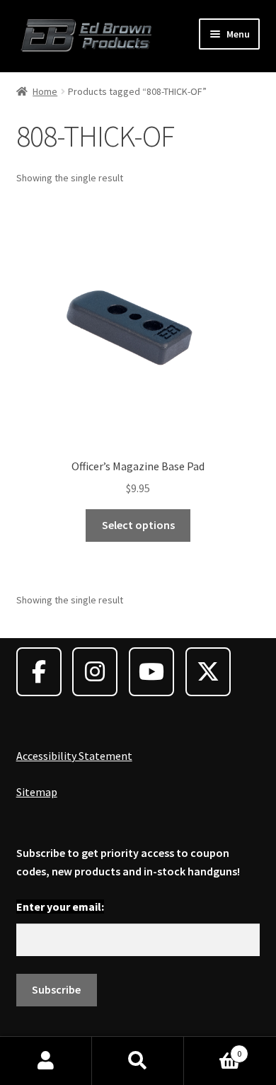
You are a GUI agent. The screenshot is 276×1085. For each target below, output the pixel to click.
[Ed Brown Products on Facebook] (39, 671)
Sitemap (36, 792)
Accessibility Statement (74, 756)
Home (45, 91)
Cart (212, 1048)
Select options (138, 525)
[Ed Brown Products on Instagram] (94, 671)
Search (138, 1061)
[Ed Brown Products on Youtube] (151, 671)
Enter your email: (60, 906)
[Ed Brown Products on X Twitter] (208, 671)
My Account (46, 1061)
